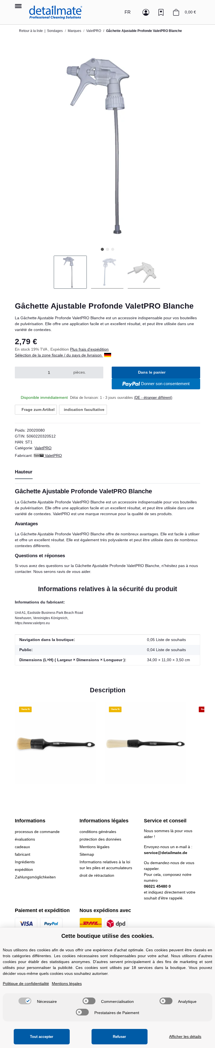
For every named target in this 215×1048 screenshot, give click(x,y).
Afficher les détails (185, 1036)
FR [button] (128, 12)
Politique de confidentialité (26, 983)
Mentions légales (94, 847)
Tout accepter (41, 1037)
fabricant (22, 854)
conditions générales (98, 831)
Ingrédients (25, 862)
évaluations (25, 839)
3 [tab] (112, 249)
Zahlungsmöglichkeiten (35, 877)
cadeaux (22, 847)
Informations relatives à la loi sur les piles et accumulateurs (106, 865)
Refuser (119, 1037)
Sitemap (87, 854)
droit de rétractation (97, 875)
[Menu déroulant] (18, 3)
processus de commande (37, 831)
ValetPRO (43, 448)
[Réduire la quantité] (22, 372)
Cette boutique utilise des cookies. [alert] (107, 936)
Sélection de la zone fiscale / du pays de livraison (59, 355)
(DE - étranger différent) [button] (153, 397)
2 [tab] (107, 249)
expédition (24, 869)
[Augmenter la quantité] (96, 372)
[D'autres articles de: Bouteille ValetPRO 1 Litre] (194, 41)
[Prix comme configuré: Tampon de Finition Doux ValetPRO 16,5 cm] (182, 41)
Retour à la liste (31, 31)
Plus (74, 349)
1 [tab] (102, 249)
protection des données (100, 839)
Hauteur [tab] (23, 472)
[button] (116, 12)
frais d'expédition (94, 349)
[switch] (24, 1001)
